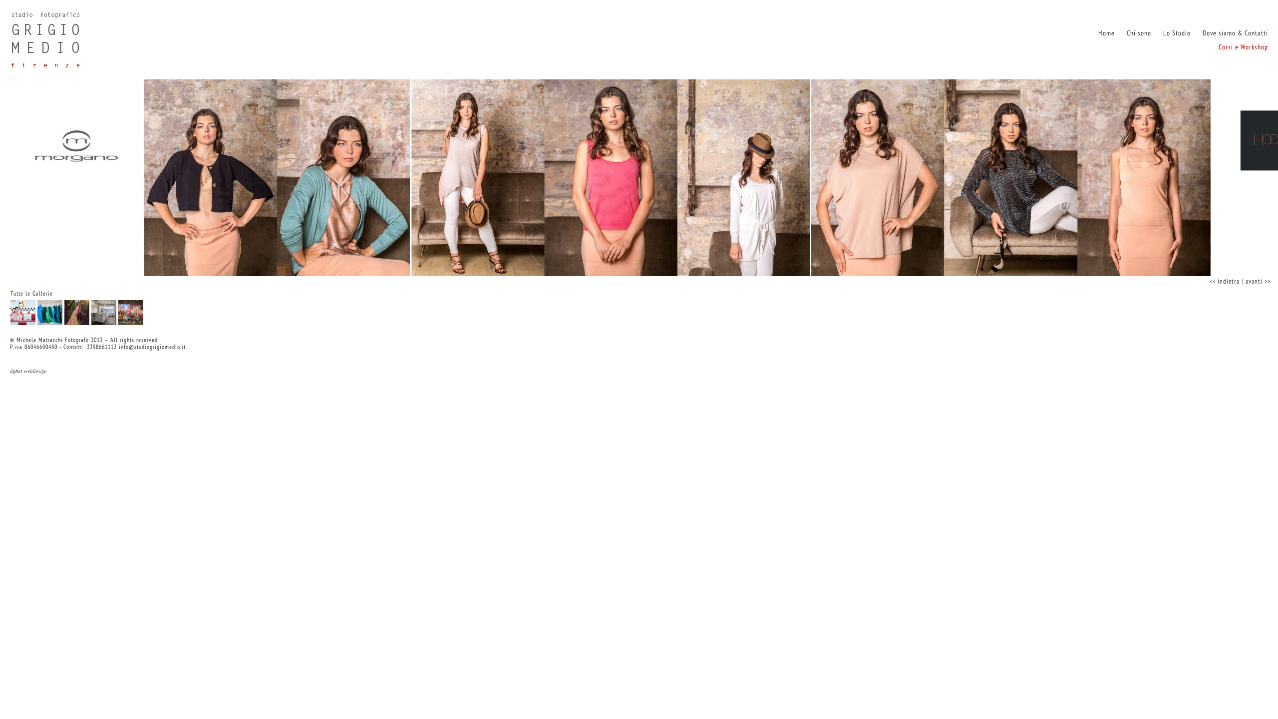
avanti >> (1258, 282)
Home (1106, 33)
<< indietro (1225, 282)
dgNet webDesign (28, 371)
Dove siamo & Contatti (1235, 33)
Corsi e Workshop (1243, 47)
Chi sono (1139, 33)
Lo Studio (1177, 33)
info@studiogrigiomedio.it (152, 348)
